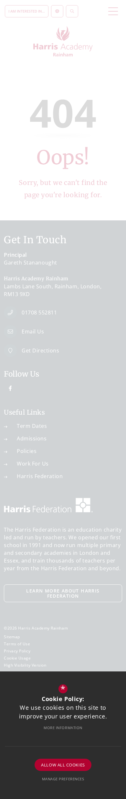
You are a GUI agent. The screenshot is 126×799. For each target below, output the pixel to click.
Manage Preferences (63, 778)
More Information (63, 727)
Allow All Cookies (63, 765)
